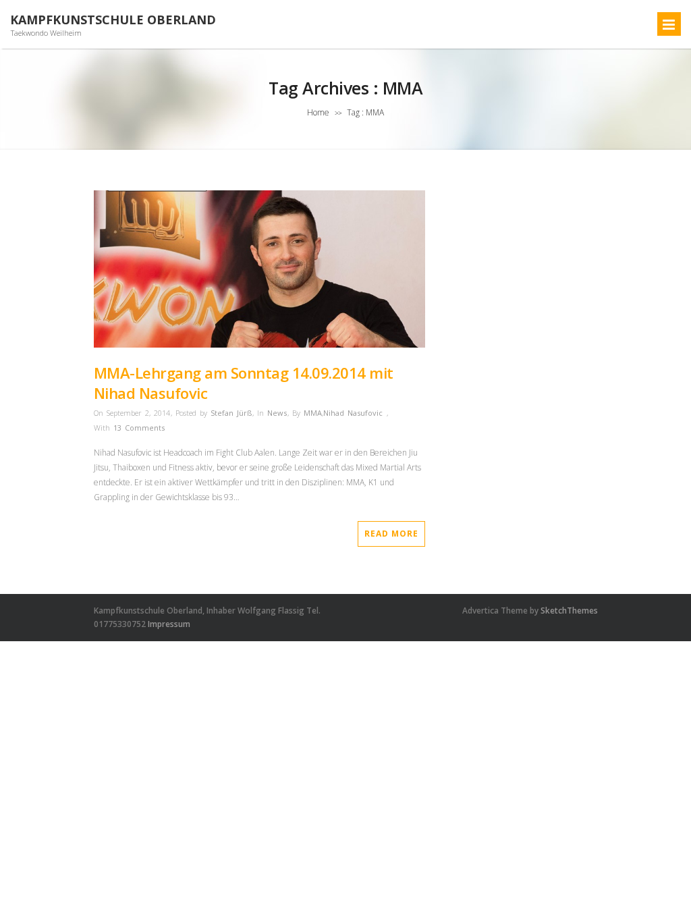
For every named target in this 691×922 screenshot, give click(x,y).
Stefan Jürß (231, 413)
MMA (313, 413)
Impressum (169, 624)
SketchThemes (569, 610)
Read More (391, 533)
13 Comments (139, 428)
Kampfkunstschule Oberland (113, 20)
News (277, 413)
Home (318, 112)
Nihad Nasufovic (353, 413)
